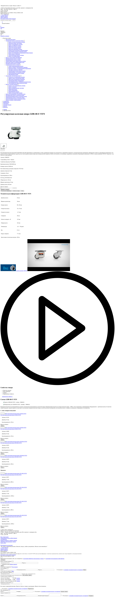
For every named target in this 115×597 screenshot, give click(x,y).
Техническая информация (6, 190)
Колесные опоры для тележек (15, 43)
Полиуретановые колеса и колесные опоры (15, 98)
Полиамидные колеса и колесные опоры (15, 95)
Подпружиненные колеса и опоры (16, 73)
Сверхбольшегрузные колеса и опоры (17, 70)
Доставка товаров (7, 104)
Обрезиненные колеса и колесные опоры (15, 97)
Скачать (18, 578)
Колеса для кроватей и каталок (15, 44)
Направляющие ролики (14, 91)
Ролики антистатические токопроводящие (18, 50)
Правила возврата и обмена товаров (9, 540)
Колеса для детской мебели (15, 48)
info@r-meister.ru (4, 17)
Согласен (3, 559)
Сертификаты (4, 539)
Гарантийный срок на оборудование (9, 538)
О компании (6, 101)
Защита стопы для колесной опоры (16, 78)
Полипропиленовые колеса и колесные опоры (16, 96)
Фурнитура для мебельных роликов (17, 77)
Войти (2, 565)
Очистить (3, 32)
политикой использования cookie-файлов (55, 558)
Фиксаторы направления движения (17, 79)
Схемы (22, 190)
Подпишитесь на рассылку (7, 545)
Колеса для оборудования (12, 84)
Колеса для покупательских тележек (17, 42)
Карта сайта (3, 542)
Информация (6, 102)
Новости (5, 106)
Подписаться (30, 588)
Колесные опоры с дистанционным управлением (20, 68)
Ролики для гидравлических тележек (17, 85)
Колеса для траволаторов (14, 56)
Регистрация (15, 567)
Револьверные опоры (13, 74)
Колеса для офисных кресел (15, 45)
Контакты (5, 107)
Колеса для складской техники (15, 92)
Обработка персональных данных (8, 541)
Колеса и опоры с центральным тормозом (18, 67)
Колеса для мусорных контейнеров (14, 57)
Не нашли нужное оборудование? (8, 18)
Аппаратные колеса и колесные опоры (15, 40)
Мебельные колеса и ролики (15, 46)
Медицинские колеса (10, 39)
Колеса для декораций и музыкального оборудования (21, 52)
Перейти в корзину (5, 36)
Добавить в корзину (5, 189)
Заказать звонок (4, 548)
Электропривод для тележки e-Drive (17, 72)
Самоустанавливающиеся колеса (16, 66)
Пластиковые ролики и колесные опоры (18, 51)
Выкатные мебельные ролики (15, 49)
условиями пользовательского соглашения (73, 569)
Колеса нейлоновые (13, 90)
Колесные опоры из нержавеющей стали (15, 62)
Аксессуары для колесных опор (13, 75)
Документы (5, 103)
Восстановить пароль (27, 575)
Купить (2, 425)
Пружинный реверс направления (16, 80)
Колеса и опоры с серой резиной (13, 100)
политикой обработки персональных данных (33, 558)
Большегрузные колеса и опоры (13, 63)
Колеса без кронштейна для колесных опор (15, 94)
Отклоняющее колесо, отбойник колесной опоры (20, 81)
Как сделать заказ (4, 536)
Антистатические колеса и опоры (16, 55)
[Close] (13, 561)
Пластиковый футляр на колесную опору (18, 83)
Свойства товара (16, 190)
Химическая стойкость (7, 396)
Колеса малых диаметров (14, 54)
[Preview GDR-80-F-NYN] (3, 146)
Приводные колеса (13, 89)
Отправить (91, 595)
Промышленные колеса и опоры (13, 58)
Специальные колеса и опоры (13, 64)
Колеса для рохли (12, 86)
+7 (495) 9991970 (4, 15)
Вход (13, 571)
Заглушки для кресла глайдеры (15, 69)
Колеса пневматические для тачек (16, 88)
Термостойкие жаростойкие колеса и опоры (16, 61)
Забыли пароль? (13, 564)
